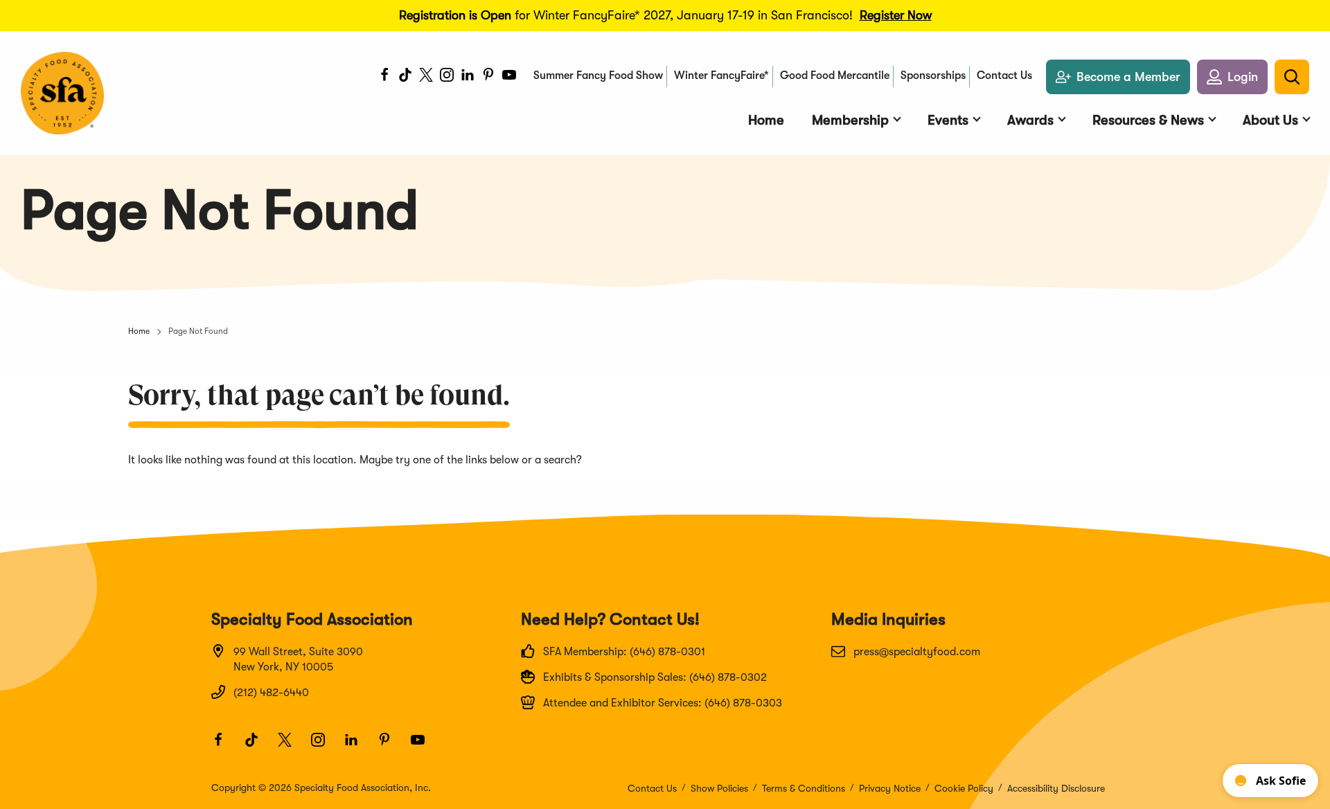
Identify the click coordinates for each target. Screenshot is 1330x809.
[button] (1232, 77)
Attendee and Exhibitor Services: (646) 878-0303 (662, 703)
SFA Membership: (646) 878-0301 (624, 652)
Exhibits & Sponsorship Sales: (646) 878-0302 (655, 677)
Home (139, 331)
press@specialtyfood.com (916, 652)
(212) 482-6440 (271, 692)
